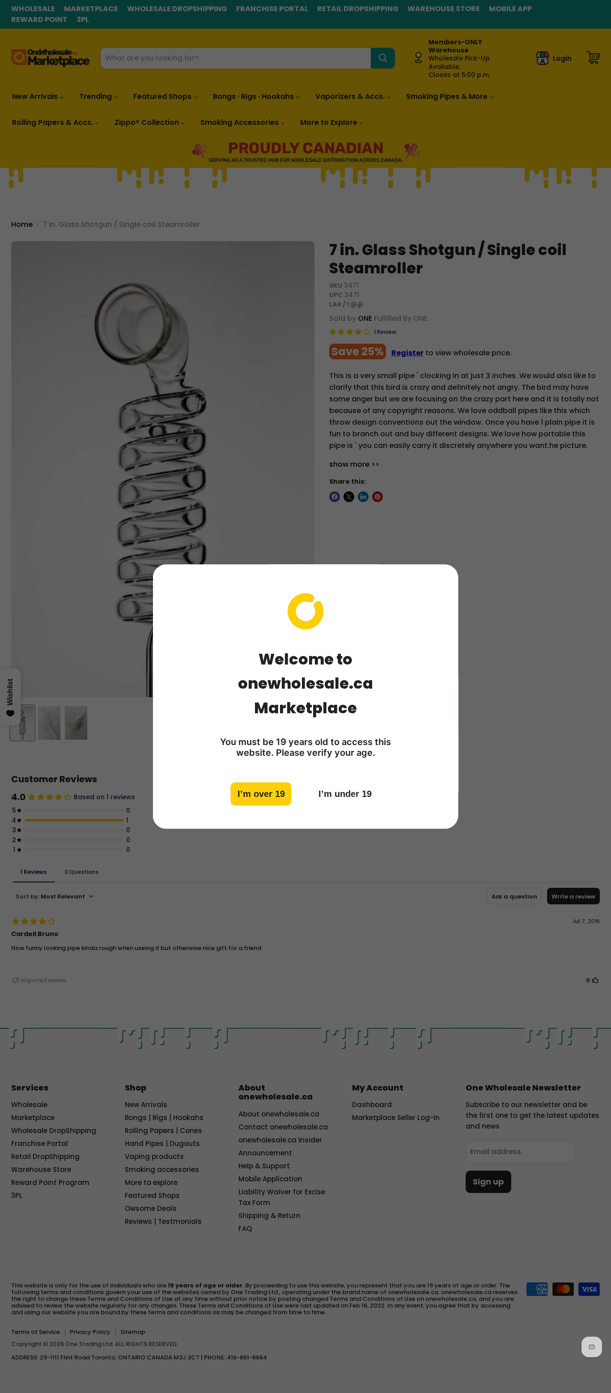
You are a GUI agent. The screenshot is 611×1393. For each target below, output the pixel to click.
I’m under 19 (345, 793)
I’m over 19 (261, 793)
